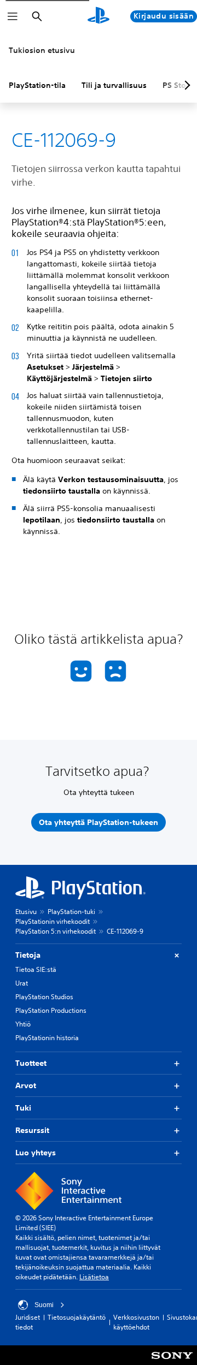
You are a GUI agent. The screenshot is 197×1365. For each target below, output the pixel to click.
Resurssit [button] (32, 1130)
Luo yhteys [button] (35, 1153)
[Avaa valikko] (13, 16)
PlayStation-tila (37, 85)
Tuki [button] (23, 1108)
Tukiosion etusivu (42, 50)
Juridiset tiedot (27, 1322)
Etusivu (26, 911)
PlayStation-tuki (71, 911)
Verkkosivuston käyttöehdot (136, 1322)
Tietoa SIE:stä (35, 969)
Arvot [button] (25, 1085)
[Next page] (185, 85)
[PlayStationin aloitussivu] (98, 16)
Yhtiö (23, 1024)
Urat (21, 983)
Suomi (44, 1305)
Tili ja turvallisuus (114, 85)
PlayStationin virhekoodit (52, 921)
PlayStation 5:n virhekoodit (55, 931)
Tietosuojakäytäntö (77, 1317)
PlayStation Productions (50, 1010)
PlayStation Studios (44, 996)
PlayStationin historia (47, 1037)
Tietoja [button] (27, 955)
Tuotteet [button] (31, 1063)
